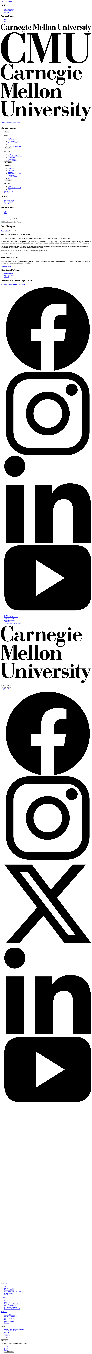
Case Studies (11, 157)
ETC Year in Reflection (11, 617)
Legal (6, 1350)
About (7, 231)
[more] (5, 1280)
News (6, 1294)
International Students (10, 1307)
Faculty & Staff (8, 10)
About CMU (4, 1283)
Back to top (4, 1340)
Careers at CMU (9, 1290)
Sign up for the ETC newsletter (13, 623)
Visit (5, 20)
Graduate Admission (10, 1305)
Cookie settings (9, 1351)
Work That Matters (9, 1320)
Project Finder (12, 159)
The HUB (7, 1335)
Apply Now (7, 621)
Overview (11, 138)
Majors (6, 1301)
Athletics (6, 1286)
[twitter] (47, 946)
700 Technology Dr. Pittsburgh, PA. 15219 (13, 284)
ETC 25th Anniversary (14, 146)
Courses (10, 172)
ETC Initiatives (12, 160)
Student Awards (12, 178)
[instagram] (47, 455)
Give (5, 21)
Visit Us (10, 144)
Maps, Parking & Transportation (13, 1291)
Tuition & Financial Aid (14, 188)
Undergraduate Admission (11, 1304)
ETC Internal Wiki (9, 620)
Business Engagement (10, 1316)
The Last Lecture (13, 141)
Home (2, 231)
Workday (7, 1337)
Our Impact (4, 1312)
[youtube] (47, 612)
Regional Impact (9, 1321)
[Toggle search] (1, 216)
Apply (10, 189)
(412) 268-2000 (5, 689)
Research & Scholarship (15, 156)
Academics (4, 1297)
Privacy (6, 1348)
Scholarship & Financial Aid (12, 1309)
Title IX (6, 1346)
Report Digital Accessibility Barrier (14, 1329)
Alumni (6, 12)
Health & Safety (8, 1293)
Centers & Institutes (9, 1315)
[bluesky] (47, 1184)
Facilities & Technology (14, 173)
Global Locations (9, 1318)
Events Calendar (9, 1288)
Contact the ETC (13, 143)
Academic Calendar (10, 1330)
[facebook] (47, 370)
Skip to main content (6, 1)
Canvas (6, 1334)
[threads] (47, 1279)
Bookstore (7, 1332)
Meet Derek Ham (6, 266)
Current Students (9, 9)
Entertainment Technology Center (10, 122)
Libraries (6, 1323)
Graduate (7, 1302)
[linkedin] (47, 542)
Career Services (12, 176)
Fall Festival (11, 175)
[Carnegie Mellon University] (46, 682)
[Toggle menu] (1, 124)
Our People (11, 139)
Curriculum (11, 170)
